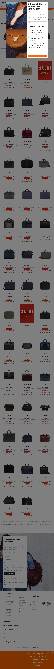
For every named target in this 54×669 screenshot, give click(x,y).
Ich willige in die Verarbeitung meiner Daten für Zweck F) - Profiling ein (36, 38)
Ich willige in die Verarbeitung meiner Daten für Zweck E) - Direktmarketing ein (36, 32)
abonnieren (37, 56)
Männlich (32, 26)
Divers (31, 28)
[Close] (45, 5)
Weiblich (41, 26)
